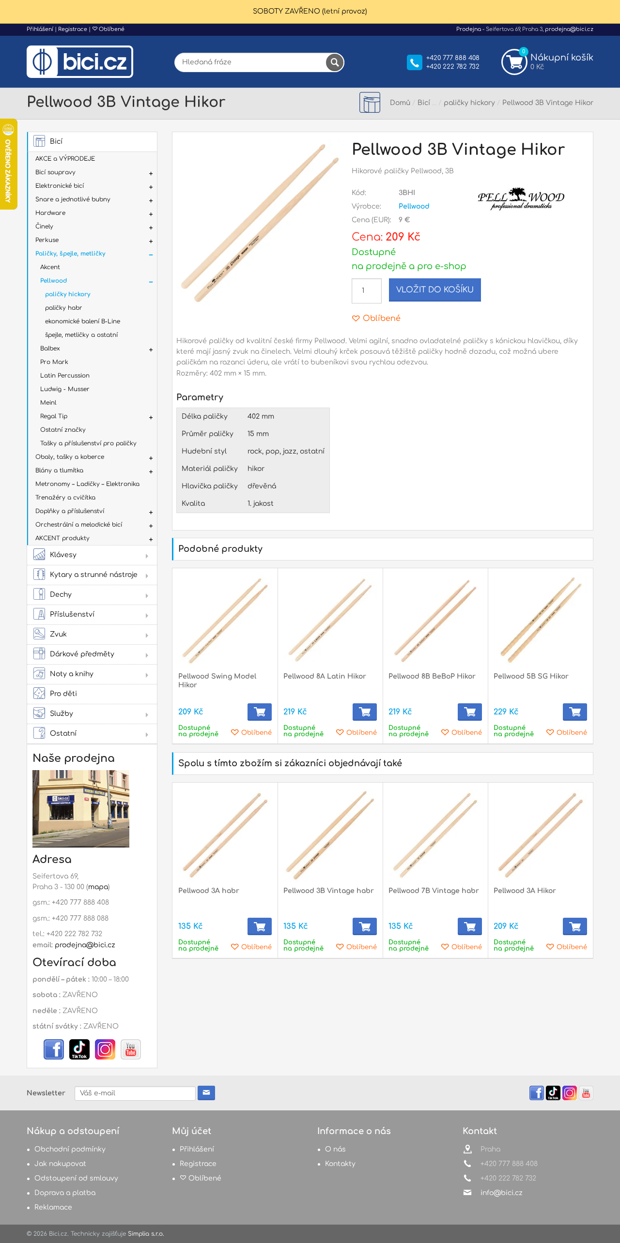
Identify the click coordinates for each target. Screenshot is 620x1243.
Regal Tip (53, 416)
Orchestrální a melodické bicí (78, 524)
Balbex (50, 348)
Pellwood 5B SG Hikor (531, 676)
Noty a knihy (71, 674)
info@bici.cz (501, 1193)
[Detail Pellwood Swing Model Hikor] (225, 620)
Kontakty (340, 1163)
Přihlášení (40, 29)
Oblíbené (110, 29)
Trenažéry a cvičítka (65, 497)
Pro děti (63, 693)
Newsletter (46, 1093)
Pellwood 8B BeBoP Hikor (432, 676)
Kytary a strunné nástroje (94, 574)
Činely (44, 226)
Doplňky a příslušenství (69, 511)
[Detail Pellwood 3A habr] (225, 835)
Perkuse (47, 240)
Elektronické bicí (59, 185)
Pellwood (53, 280)
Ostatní (63, 733)
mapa (98, 887)
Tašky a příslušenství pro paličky (88, 443)
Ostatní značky (63, 429)
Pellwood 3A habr (208, 890)
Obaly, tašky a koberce (69, 457)
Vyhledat (334, 62)
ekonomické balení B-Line (82, 321)
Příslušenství (72, 614)
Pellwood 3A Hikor (525, 890)
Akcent (50, 267)
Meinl (48, 402)
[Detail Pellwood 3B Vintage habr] (330, 835)
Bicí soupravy (55, 172)
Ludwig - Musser (65, 389)
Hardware (50, 213)
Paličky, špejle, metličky (70, 253)
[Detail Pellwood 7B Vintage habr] (435, 835)
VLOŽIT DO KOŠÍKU (435, 290)
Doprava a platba (64, 1193)
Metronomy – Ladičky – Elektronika (87, 484)
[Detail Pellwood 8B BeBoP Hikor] (435, 620)
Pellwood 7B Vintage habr (433, 890)
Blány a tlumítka (59, 470)
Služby (61, 713)
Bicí (56, 141)
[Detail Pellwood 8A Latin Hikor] (330, 620)
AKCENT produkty (62, 538)
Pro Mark (54, 362)
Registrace (72, 29)
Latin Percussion (65, 375)
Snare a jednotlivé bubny (72, 199)
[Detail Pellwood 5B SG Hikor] (540, 620)
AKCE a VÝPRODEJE (65, 158)
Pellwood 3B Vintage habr (328, 890)
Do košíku (260, 712)
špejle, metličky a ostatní (81, 335)
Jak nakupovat (60, 1163)
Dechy (61, 594)
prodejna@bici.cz (569, 29)
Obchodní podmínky (70, 1149)
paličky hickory (67, 294)
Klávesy (63, 555)
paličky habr (63, 307)
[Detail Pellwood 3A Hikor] (540, 835)
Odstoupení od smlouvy (76, 1178)
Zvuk (58, 634)
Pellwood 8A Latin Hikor (324, 676)
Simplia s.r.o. (146, 1233)
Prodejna (468, 29)
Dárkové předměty (82, 654)
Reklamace (53, 1207)
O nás (335, 1149)
